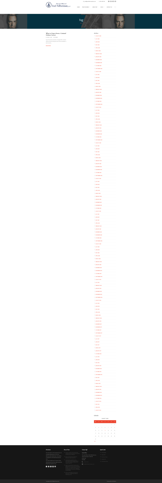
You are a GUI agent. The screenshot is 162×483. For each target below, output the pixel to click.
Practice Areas (85, 7)
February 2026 (99, 53)
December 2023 (99, 131)
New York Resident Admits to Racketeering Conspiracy (71, 457)
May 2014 (97, 404)
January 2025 (98, 92)
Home (78, 7)
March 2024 (98, 122)
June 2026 (97, 41)
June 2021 (97, 217)
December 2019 (99, 267)
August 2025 (98, 71)
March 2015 (98, 383)
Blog (102, 7)
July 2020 (97, 246)
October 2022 (98, 172)
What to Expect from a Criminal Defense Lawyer (56, 34)
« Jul (94, 441)
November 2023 (99, 133)
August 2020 (98, 243)
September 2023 (99, 139)
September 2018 (99, 297)
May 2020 (97, 252)
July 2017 (97, 338)
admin (56, 37)
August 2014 (98, 401)
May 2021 (97, 220)
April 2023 (98, 154)
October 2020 (98, 237)
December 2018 (99, 291)
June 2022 (97, 184)
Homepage (104, 452)
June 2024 (97, 113)
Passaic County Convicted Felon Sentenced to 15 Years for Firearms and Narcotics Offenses (72, 453)
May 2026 (97, 44)
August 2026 (98, 35)
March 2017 (98, 347)
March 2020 (98, 258)
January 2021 (98, 229)
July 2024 (97, 110)
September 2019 (99, 276)
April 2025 (98, 83)
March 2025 (98, 86)
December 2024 (99, 95)
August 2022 (98, 178)
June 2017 (97, 341)
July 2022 (97, 181)
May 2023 (97, 151)
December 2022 (99, 166)
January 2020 (98, 264)
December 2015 (99, 368)
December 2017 (99, 324)
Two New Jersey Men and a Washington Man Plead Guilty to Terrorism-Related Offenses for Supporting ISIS (71, 461)
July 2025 (97, 74)
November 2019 (99, 270)
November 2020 (99, 234)
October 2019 (98, 273)
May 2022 (97, 187)
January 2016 (98, 365)
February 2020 (99, 261)
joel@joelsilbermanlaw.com (90, 1)
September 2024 (99, 104)
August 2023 (98, 142)
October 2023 (98, 136)
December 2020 (99, 232)
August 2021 (98, 211)
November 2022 (99, 169)
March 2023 (98, 157)
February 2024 (99, 125)
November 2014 (99, 395)
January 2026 (98, 56)
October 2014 (98, 398)
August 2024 (98, 107)
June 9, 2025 (49, 37)
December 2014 (99, 392)
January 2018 (98, 321)
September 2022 (99, 175)
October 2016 (98, 353)
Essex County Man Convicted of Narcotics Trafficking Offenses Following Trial (71, 473)
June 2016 (97, 359)
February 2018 (99, 318)
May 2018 (97, 309)
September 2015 (99, 374)
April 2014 (98, 407)
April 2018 (98, 312)
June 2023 (97, 148)
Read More (48, 45)
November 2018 (99, 294)
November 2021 (99, 205)
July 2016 (97, 356)
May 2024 (97, 116)
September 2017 (99, 333)
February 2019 (99, 285)
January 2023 (98, 163)
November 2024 (99, 98)
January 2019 (98, 288)
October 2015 (98, 371)
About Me (95, 7)
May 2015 (97, 377)
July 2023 (97, 145)
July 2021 (97, 214)
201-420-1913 (102, 1)
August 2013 (98, 410)
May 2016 (97, 362)
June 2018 (97, 306)
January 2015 (98, 389)
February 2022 (99, 196)
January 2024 (98, 128)
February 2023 (99, 160)
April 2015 (98, 380)
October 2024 (98, 101)
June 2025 (97, 77)
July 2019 (97, 282)
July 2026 (97, 38)
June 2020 (97, 249)
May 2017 (97, 344)
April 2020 (98, 255)
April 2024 (98, 119)
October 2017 (98, 330)
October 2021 (98, 208)
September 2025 (99, 68)
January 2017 (98, 350)
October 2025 (98, 65)
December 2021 (99, 202)
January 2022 (98, 199)
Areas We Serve (105, 461)
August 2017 (98, 335)
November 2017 (99, 327)
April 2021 (98, 223)
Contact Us (109, 7)
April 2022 (98, 190)
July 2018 (97, 303)
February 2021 (99, 226)
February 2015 (99, 386)
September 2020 (99, 240)
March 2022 (98, 193)
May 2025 (97, 80)
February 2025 (99, 89)
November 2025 (99, 62)
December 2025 (99, 59)
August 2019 (98, 279)
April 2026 (98, 47)
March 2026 (98, 50)
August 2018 (98, 300)
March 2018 (98, 315)
